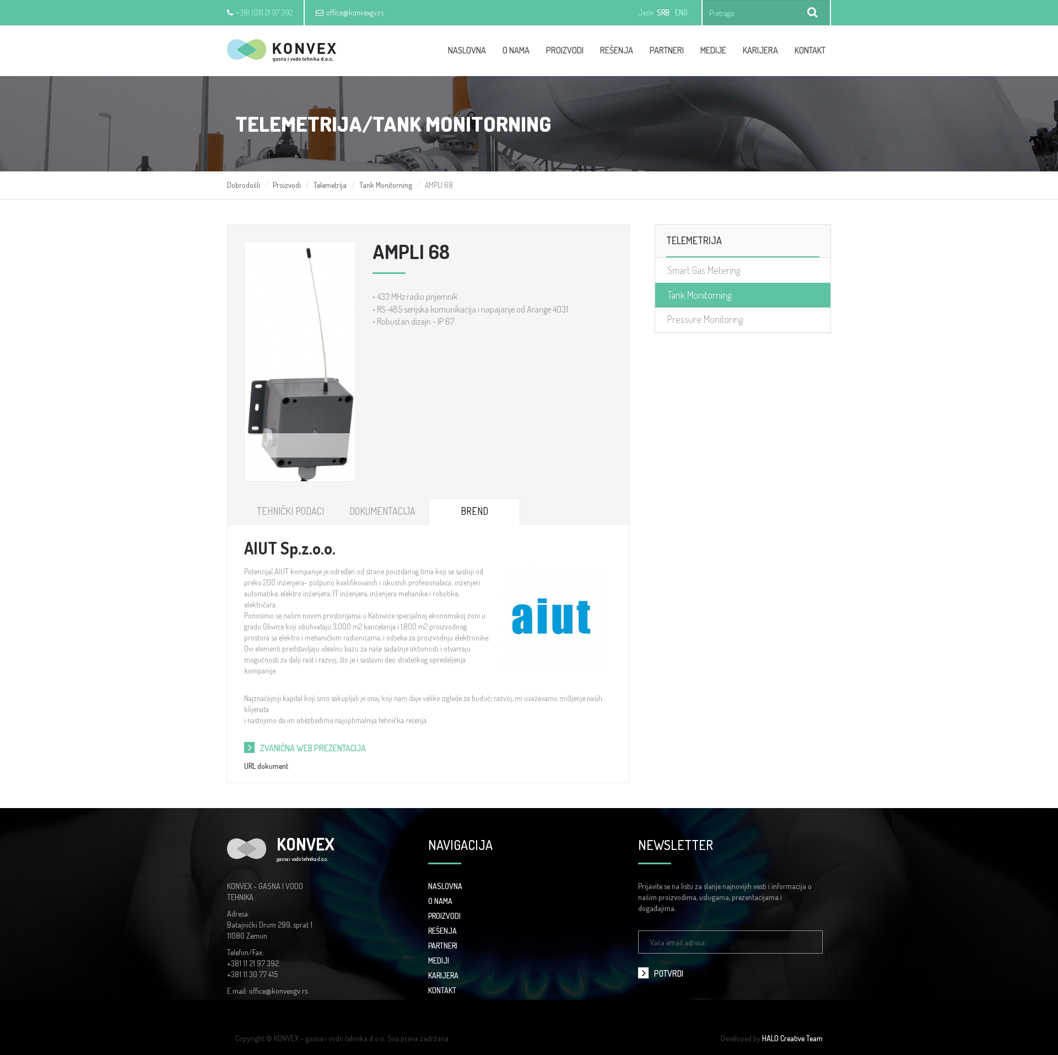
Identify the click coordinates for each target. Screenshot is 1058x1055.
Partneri (667, 50)
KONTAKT (442, 990)
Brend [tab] (474, 511)
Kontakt (810, 50)
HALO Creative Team (792, 1038)
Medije (713, 50)
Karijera (760, 50)
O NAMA (440, 901)
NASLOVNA (445, 886)
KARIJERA (443, 975)
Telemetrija (330, 185)
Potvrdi (668, 973)
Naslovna (467, 50)
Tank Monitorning (385, 185)
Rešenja (616, 50)
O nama (516, 50)
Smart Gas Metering (703, 270)
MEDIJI (438, 960)
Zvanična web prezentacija (313, 747)
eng (681, 12)
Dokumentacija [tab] (382, 511)
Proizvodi (565, 50)
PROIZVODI (444, 916)
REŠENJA (442, 930)
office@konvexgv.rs (355, 12)
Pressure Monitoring (705, 319)
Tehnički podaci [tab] (290, 511)
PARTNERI (442, 945)
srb (663, 12)
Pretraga (812, 12)
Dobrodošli (243, 185)
